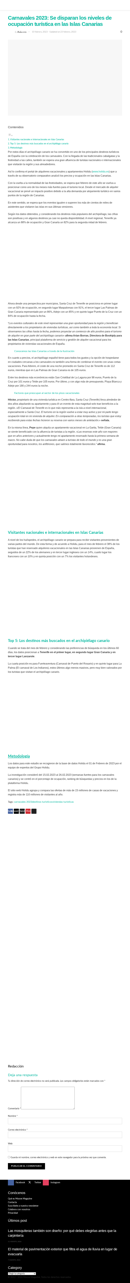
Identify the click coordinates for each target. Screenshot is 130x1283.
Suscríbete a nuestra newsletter (23, 1206)
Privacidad (13, 1213)
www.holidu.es (100, 171)
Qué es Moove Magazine (20, 1199)
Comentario (14, 1109)
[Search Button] (120, 5)
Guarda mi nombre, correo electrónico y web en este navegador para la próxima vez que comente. (58, 1157)
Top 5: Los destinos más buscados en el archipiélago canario (39, 143)
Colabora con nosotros (19, 1209)
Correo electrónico (18, 1130)
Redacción (21, 31)
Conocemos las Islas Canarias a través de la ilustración (44, 351)
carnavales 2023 (23, 802)
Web (10, 1144)
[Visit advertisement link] (65, 876)
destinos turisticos (42, 802)
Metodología (16, 148)
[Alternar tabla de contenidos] (10, 135)
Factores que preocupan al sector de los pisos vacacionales (46, 393)
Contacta (12, 1202)
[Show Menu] (9, 5)
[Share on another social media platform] (33, 811)
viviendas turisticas (63, 802)
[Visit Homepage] (65, 5)
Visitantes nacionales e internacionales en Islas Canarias (37, 139)
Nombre (13, 1116)
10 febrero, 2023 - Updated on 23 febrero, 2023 (54, 32)
